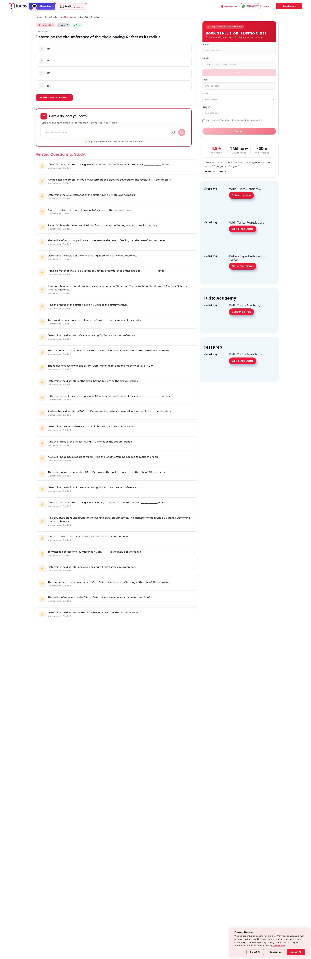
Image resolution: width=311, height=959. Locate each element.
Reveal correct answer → (54, 97)
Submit (239, 131)
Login (266, 6)
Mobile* (206, 58)
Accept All (295, 951)
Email (205, 79)
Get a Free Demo (243, 229)
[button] (114, 49)
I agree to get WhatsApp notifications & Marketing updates (234, 120)
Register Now (289, 6)
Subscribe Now (241, 195)
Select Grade (212, 112)
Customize (275, 951)
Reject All (255, 951)
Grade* (206, 106)
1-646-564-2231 (230, 6)
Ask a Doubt (51, 17)
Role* (205, 93)
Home (39, 17)
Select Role (211, 99)
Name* (206, 44)
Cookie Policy (278, 945)
